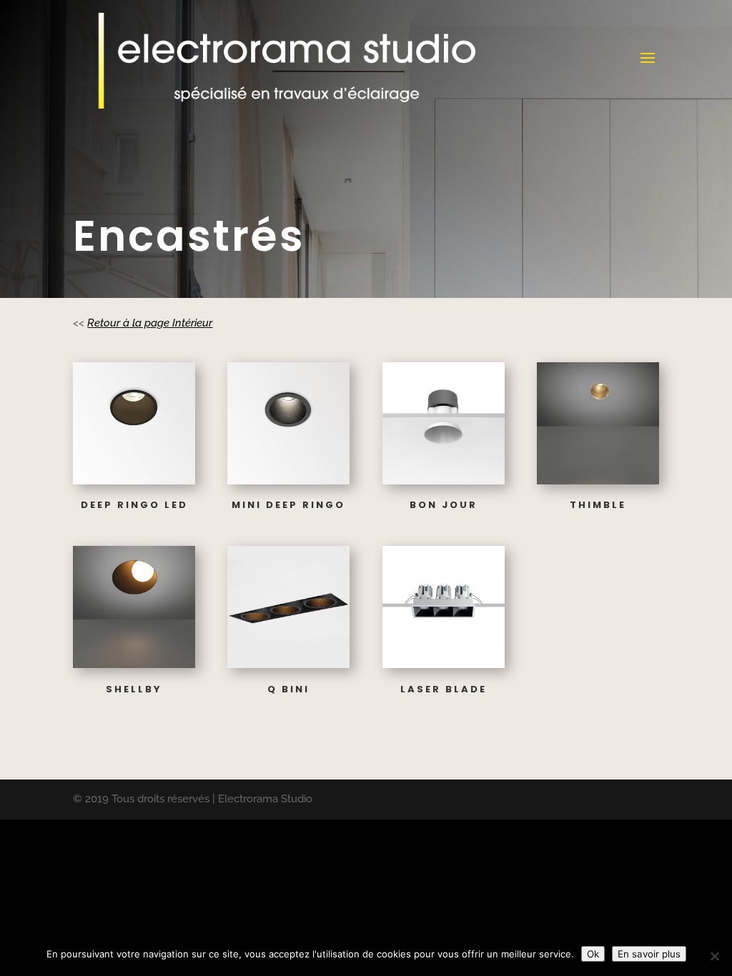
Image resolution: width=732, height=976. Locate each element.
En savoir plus (649, 954)
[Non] (714, 956)
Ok (593, 954)
